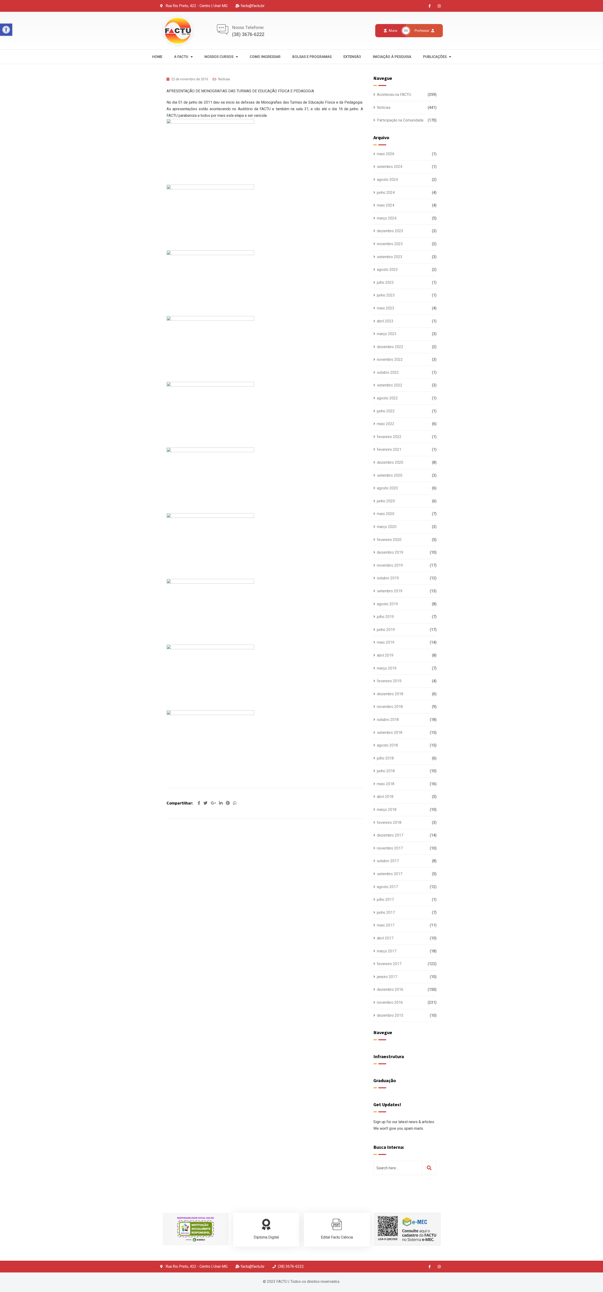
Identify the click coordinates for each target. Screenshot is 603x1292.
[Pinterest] (228, 803)
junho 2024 (386, 192)
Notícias (224, 79)
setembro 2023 (389, 257)
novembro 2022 (390, 359)
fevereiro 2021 (389, 449)
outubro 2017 (388, 861)
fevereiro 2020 (389, 539)
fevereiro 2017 (389, 964)
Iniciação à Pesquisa (392, 57)
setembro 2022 (389, 385)
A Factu (181, 57)
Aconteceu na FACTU (394, 94)
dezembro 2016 (390, 989)
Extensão (352, 57)
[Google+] (214, 803)
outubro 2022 (388, 372)
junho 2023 (386, 295)
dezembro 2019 (390, 552)
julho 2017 (385, 899)
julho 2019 (385, 616)
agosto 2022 (387, 398)
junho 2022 (386, 411)
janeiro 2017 (387, 977)
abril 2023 (385, 321)
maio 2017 (385, 925)
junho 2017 (386, 912)
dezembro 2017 (390, 835)
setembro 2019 (389, 591)
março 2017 (386, 951)
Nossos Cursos (218, 57)
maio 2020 (385, 514)
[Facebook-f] (429, 5)
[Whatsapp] (234, 803)
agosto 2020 (387, 488)
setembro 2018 (389, 732)
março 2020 (386, 526)
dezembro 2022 (390, 347)
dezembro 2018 (390, 694)
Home (157, 57)
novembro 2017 (390, 848)
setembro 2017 (389, 874)
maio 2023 (385, 308)
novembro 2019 (390, 565)
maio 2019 (385, 642)
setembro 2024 (389, 166)
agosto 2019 (387, 604)
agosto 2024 (387, 179)
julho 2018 (385, 758)
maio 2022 (385, 424)
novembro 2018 (390, 706)
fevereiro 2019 (389, 681)
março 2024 (386, 218)
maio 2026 (385, 154)
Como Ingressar (265, 57)
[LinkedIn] (221, 803)
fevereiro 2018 (389, 822)
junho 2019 (386, 629)
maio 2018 (385, 784)
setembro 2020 (389, 475)
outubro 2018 (388, 719)
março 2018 (386, 809)
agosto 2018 (387, 745)
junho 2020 (386, 501)
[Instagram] (439, 5)
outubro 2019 (388, 578)
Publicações (435, 57)
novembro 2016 (390, 1002)
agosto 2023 (387, 269)
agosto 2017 (387, 887)
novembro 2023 (390, 244)
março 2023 (386, 334)
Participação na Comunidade (400, 120)
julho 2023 (385, 282)
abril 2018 (385, 796)
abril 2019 (385, 655)
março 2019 (386, 668)
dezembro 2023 (390, 231)
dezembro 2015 (390, 1015)
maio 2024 (385, 205)
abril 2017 (385, 938)
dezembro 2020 (390, 462)
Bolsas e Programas (312, 57)
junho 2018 (386, 771)
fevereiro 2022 (389, 437)
